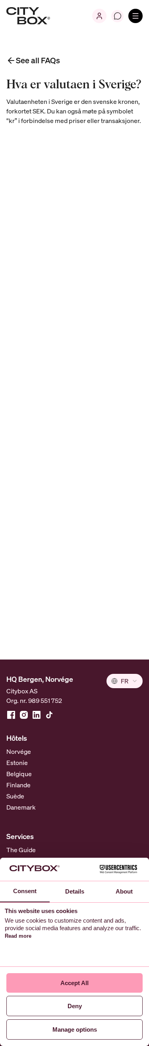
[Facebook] (11, 715)
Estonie (17, 762)
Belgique (19, 773)
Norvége (18, 751)
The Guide (21, 849)
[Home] (28, 16)
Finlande (18, 785)
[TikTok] (49, 715)
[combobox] (124, 681)
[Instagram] (24, 715)
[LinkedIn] (36, 715)
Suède (15, 796)
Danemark (21, 807)
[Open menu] (135, 16)
